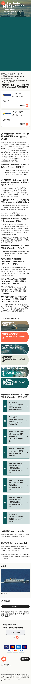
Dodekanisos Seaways (8, 215)
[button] (16, 406)
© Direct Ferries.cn (5, 670)
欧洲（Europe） (15, 74)
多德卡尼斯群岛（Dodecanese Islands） (13, 76)
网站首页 (4, 74)
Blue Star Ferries (6, 213)
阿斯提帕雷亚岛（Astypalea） (10, 78)
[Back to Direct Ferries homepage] (10, 3)
